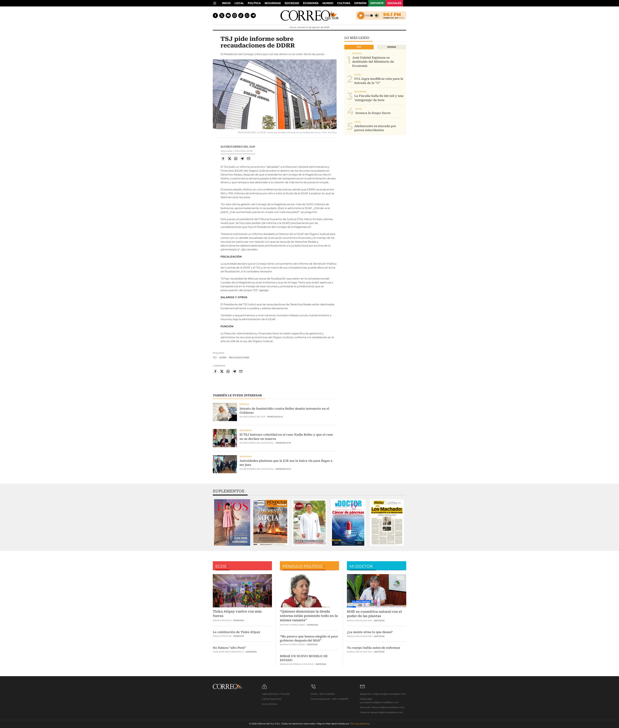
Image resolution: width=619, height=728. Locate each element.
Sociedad (292, 3)
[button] (275, 94)
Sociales (394, 3)
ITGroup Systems (359, 723)
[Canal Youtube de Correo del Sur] (228, 15)
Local (239, 3)
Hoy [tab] (359, 47)
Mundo (327, 3)
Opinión (360, 3)
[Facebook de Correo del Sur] (215, 15)
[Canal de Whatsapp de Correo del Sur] (247, 15)
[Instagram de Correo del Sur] (234, 15)
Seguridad (273, 3)
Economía (311, 3)
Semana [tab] (391, 47)
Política (254, 3)
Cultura (343, 3)
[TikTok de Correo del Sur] (240, 15)
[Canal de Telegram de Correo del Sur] (253, 15)
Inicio (226, 3)
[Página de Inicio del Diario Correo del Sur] (309, 15)
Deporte (377, 3)
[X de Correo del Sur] (221, 15)
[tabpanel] (232, 522)
